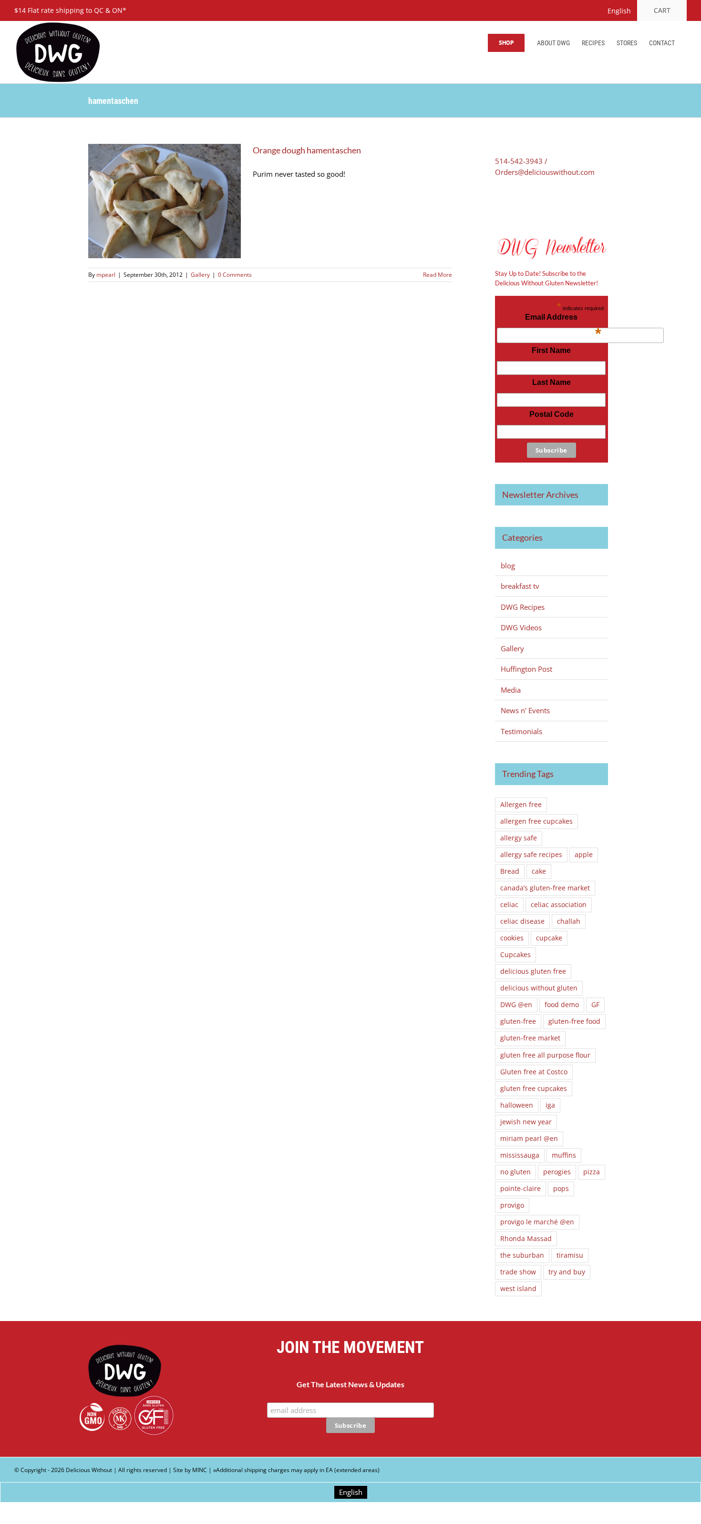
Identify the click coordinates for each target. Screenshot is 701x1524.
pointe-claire (520, 1188)
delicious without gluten (538, 988)
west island (518, 1288)
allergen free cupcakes (536, 821)
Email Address (563, 319)
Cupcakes (515, 954)
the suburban (522, 1255)
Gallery (200, 275)
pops (561, 1188)
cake (539, 871)
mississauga (519, 1155)
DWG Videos (521, 627)
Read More (437, 275)
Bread (509, 871)
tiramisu (570, 1255)
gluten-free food (574, 1021)
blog (508, 565)
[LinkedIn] (539, 204)
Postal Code (551, 414)
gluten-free (518, 1021)
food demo (562, 1004)
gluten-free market (530, 1038)
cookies (512, 938)
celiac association (559, 904)
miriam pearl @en (529, 1138)
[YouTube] (576, 1394)
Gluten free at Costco (533, 1072)
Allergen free (521, 804)
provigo (512, 1205)
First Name (551, 350)
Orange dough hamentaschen (307, 150)
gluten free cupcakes (533, 1088)
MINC (199, 1470)
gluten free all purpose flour (545, 1055)
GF (595, 1004)
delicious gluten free (533, 971)
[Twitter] (512, 204)
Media (511, 690)
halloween (516, 1105)
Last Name (551, 382)
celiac (509, 904)
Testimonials (521, 731)
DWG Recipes (523, 607)
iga (550, 1105)
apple (584, 854)
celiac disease (522, 921)
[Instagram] (600, 1394)
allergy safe (518, 838)
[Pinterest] (526, 204)
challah (568, 921)
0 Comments (235, 275)
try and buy (566, 1272)
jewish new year (526, 1122)
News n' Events (525, 710)
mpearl (105, 275)
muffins (564, 1155)
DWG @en (516, 1004)
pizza (591, 1172)
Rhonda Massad (526, 1238)
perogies (557, 1172)
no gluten (515, 1172)
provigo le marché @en (537, 1222)
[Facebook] (498, 204)
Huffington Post (526, 669)
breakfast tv (520, 586)
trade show (518, 1272)
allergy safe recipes (531, 854)
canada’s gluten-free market (545, 888)
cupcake (549, 938)
